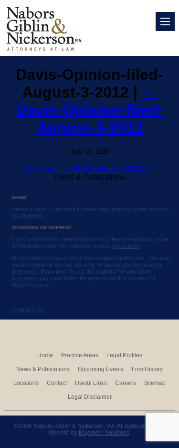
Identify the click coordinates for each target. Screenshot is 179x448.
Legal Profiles (124, 355)
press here (126, 246)
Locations (26, 383)
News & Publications (43, 369)
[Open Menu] (165, 21)
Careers (125, 383)
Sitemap (155, 383)
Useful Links (91, 383)
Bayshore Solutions (104, 432)
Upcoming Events (101, 369)
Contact (57, 383)
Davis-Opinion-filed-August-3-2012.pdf (89, 168)
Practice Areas (79, 355)
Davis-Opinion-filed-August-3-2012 (89, 110)
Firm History (147, 369)
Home (45, 355)
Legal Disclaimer (90, 397)
